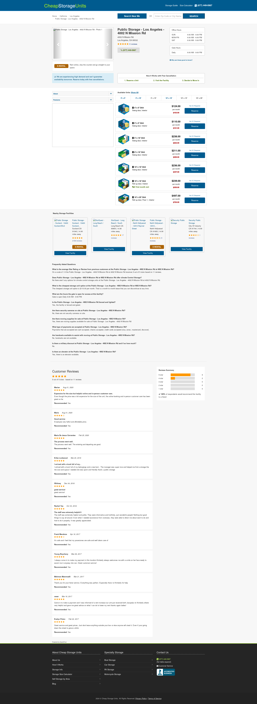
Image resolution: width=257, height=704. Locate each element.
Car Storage (109, 664)
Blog (54, 683)
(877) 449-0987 (204, 5)
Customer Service (166, 666)
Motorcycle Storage (112, 674)
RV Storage (109, 669)
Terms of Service (154, 698)
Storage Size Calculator (62, 674)
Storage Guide (171, 5)
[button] (57, 44)
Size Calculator (186, 5)
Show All (135, 92)
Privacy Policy (141, 698)
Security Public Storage (195, 221)
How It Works (57, 664)
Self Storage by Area (61, 679)
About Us (56, 660)
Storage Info (57, 669)
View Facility (70, 253)
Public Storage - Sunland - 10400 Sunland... (78, 223)
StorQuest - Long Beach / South (117, 221)
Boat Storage (110, 660)
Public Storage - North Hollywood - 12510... (157, 223)
